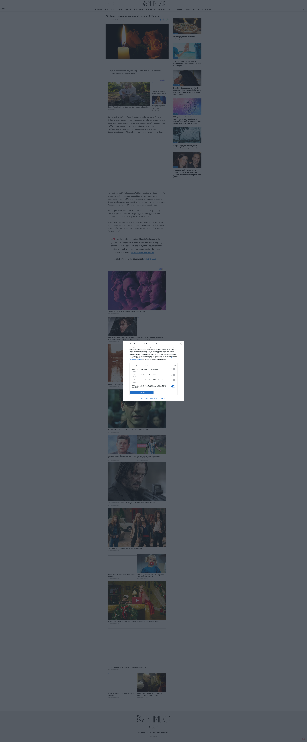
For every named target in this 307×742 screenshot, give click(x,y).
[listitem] (153, 366)
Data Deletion (144, 398)
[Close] (181, 344)
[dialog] (153, 371)
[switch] (173, 369)
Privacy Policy (162, 398)
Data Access (153, 398)
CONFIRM (142, 392)
